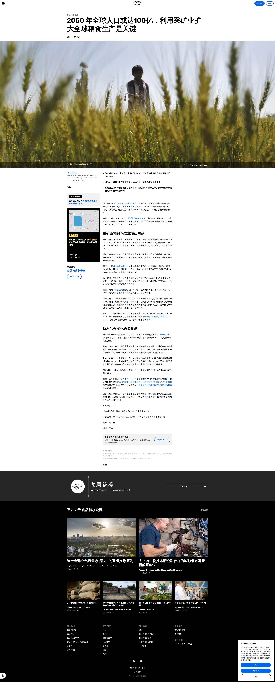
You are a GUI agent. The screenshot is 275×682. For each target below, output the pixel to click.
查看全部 (204, 510)
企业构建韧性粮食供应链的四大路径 (83, 603)
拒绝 (255, 665)
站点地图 (137, 672)
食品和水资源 (72, 15)
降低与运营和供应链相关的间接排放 (156, 385)
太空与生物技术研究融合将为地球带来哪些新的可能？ (172, 563)
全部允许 (256, 671)
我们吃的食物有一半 (120, 266)
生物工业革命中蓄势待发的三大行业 (190, 603)
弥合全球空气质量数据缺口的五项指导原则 (100, 561)
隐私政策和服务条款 (137, 668)
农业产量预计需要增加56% (133, 218)
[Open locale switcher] (3, 675)
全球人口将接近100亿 (127, 203)
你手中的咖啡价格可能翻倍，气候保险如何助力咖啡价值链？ (118, 604)
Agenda (128, 417)
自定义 (256, 676)
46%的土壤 (118, 290)
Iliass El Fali (72, 173)
